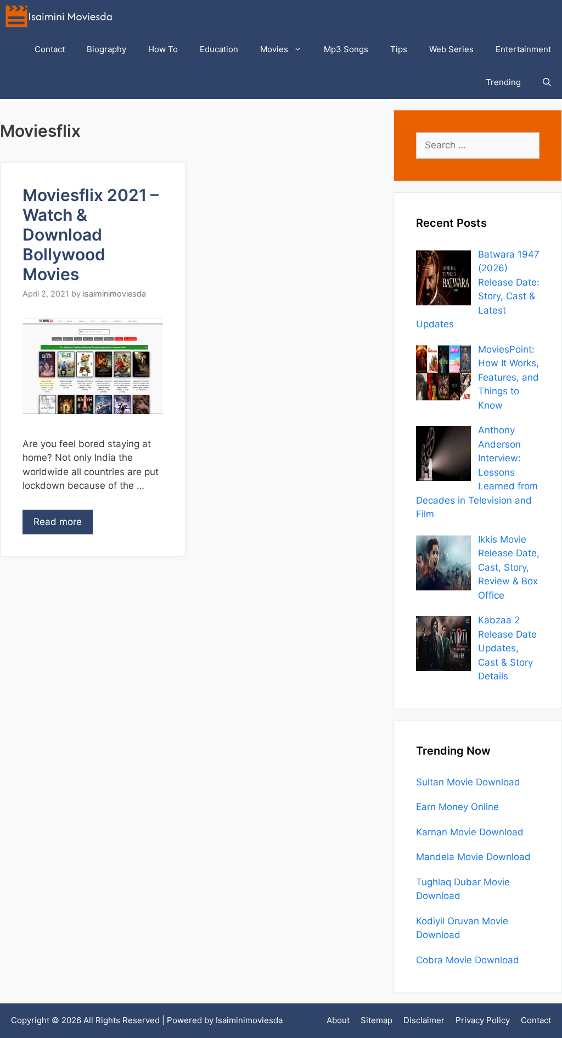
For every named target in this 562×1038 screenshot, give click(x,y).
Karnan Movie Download (470, 832)
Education (219, 49)
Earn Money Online (457, 806)
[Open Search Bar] (547, 82)
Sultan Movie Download (468, 782)
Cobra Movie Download (467, 960)
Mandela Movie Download (473, 856)
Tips (398, 49)
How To (163, 49)
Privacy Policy (483, 1020)
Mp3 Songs (346, 49)
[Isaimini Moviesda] (61, 16)
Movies (274, 49)
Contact (50, 49)
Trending (503, 82)
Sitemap (376, 1020)
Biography (106, 49)
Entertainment (523, 49)
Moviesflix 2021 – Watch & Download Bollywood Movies (91, 234)
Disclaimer (424, 1020)
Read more (57, 521)
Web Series (451, 49)
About (338, 1020)
